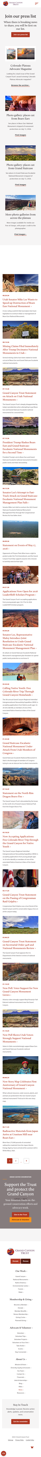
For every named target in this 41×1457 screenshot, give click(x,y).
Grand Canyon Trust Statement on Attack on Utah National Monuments (19, 396)
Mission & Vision (20, 1364)
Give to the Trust (20, 1215)
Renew (25, 1261)
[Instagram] (13, 1447)
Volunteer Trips (20, 1336)
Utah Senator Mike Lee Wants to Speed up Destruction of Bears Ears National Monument (20, 303)
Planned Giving (20, 1320)
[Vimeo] (27, 1447)
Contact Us (20, 1374)
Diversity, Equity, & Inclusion (20, 1368)
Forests (20, 1289)
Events (20, 1349)
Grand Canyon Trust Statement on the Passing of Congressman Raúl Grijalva (19, 898)
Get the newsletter (20, 1421)
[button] (33, 261)
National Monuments (20, 1279)
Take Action (20, 1346)
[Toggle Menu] (36, 3)
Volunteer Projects (20, 1339)
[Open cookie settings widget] (3, 1453)
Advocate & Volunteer (20, 1220)
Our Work (20, 1271)
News (20, 1390)
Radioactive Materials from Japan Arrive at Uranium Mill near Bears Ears (20, 1134)
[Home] (13, 4)
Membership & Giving (20, 1299)
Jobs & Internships (20, 1380)
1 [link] (9, 1161)
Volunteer (20, 1333)
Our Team (20, 1371)
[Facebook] (9, 1447)
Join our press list (20, 34)
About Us (20, 1359)
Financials (20, 1377)
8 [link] (26, 1161)
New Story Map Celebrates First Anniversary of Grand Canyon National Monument (20, 1085)
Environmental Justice (20, 1286)
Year (6, 259)
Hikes (20, 1387)
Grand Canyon (20, 1276)
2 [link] (15, 1161)
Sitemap (10, 1440)
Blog (20, 1383)
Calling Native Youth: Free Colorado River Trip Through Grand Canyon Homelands (18, 691)
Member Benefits (20, 1311)
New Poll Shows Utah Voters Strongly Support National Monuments (18, 1038)
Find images (20, 135)
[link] (32, 1160)
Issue (12, 252)
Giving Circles (20, 1317)
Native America (20, 1283)
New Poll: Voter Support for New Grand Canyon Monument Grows (20, 991)
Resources (20, 1393)
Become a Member (20, 1305)
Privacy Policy (19, 1440)
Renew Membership (21, 1314)
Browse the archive (20, 85)
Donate (15, 1261)
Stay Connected (20, 1352)
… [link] (21, 1162)
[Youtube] (22, 1447)
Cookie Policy (30, 1440)
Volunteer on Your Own (20, 1342)
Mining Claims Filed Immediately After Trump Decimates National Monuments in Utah (20, 349)
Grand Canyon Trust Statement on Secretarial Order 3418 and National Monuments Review (19, 945)
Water (21, 1292)
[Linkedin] (18, 1447)
